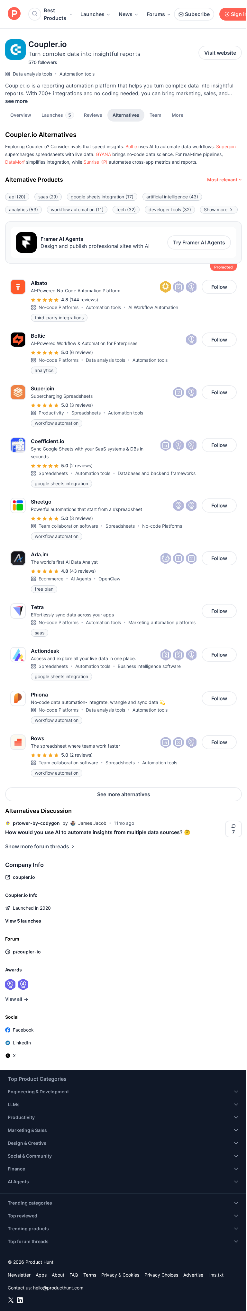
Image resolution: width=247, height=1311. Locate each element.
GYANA (103, 154)
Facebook (23, 1030)
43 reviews (82, 571)
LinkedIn (22, 1042)
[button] (177, 115)
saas (48, 196)
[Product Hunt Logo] (14, 14)
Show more (215, 209)
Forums (156, 14)
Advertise (193, 1275)
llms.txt (216, 1275)
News (126, 14)
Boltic (131, 146)
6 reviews (81, 352)
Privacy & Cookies (120, 1275)
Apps (41, 1275)
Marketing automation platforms (162, 622)
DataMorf (15, 162)
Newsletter (19, 1275)
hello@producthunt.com (58, 1287)
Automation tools (77, 74)
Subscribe (197, 14)
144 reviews (83, 299)
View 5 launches (23, 921)
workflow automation (77, 209)
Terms (89, 1275)
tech (126, 209)
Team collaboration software (68, 526)
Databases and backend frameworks (157, 473)
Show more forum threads (37, 846)
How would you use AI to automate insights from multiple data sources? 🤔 (97, 832)
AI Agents (81, 578)
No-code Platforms (58, 307)
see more (16, 101)
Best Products (55, 14)
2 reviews (81, 465)
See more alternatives (123, 794)
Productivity (51, 412)
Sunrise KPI (95, 162)
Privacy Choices (161, 1275)
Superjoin (226, 146)
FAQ (73, 1275)
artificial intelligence (172, 196)
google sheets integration (102, 196)
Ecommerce (51, 578)
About (58, 1275)
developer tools (170, 209)
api (17, 196)
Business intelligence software (149, 666)
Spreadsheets (86, 412)
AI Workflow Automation (153, 307)
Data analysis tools (32, 74)
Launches (92, 14)
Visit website (220, 53)
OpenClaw (109, 578)
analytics (23, 209)
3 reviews (81, 405)
